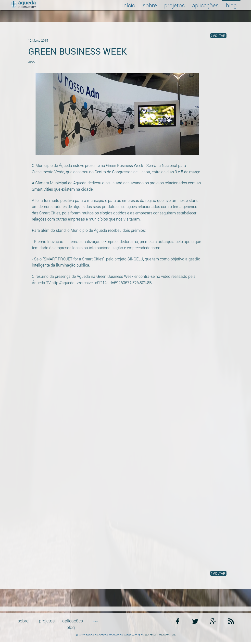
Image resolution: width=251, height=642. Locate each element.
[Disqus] (125, 381)
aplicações (205, 5)
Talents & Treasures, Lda (160, 635)
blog (231, 5)
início (128, 5)
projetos (174, 5)
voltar (219, 35)
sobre (150, 5)
